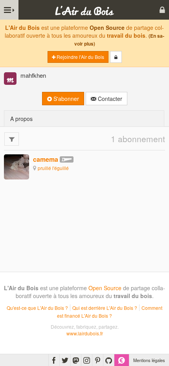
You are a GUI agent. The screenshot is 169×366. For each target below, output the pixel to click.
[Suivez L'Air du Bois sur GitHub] (108, 360)
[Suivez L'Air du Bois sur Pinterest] (97, 360)
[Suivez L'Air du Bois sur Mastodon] (76, 360)
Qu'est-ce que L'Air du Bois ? (37, 307)
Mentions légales (149, 360)
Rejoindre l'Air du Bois (79, 56)
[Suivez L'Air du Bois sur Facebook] (54, 360)
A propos (21, 119)
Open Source (107, 27)
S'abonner (65, 98)
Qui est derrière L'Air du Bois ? (104, 307)
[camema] (16, 166)
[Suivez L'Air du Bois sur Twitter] (65, 360)
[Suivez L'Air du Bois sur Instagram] (86, 360)
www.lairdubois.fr (84, 333)
